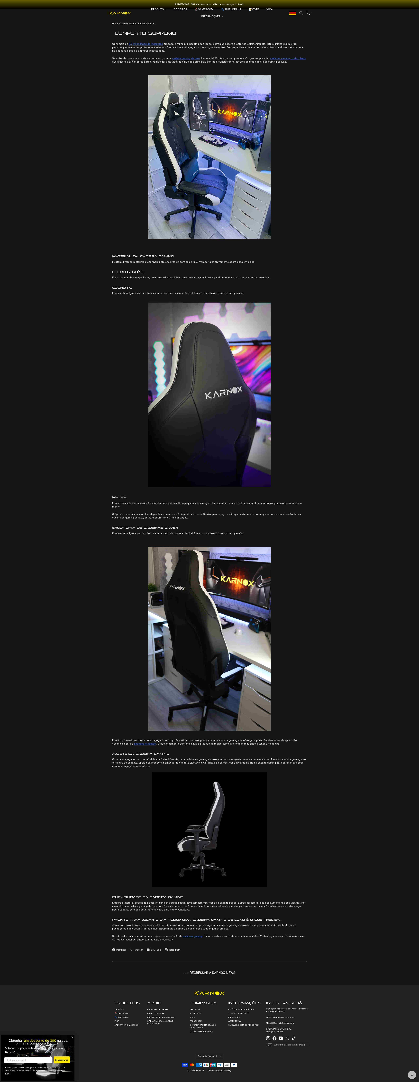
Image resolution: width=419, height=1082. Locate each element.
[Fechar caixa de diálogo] (72, 1037)
